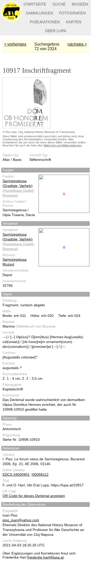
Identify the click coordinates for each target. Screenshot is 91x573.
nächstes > (77, 44)
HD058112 (40, 474)
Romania (10, 195)
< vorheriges (15, 44)
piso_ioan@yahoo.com (21, 520)
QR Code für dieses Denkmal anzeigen (34, 496)
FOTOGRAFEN (72, 13)
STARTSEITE (34, 4)
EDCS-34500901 (16, 474)
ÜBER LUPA (55, 31)
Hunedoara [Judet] (19, 190)
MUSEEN (80, 4)
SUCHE (59, 4)
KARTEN (73, 22)
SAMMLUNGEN (39, 13)
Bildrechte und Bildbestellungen (63, 145)
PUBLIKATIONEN (45, 22)
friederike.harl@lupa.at (45, 557)
